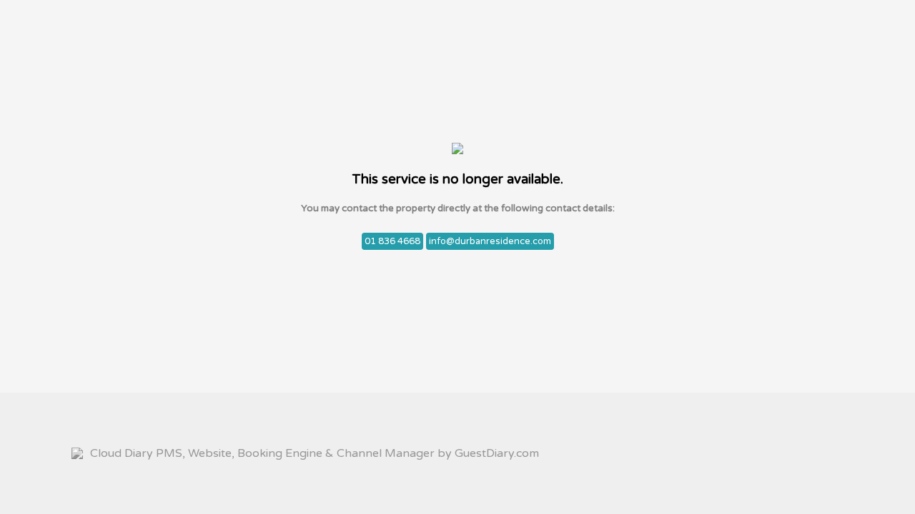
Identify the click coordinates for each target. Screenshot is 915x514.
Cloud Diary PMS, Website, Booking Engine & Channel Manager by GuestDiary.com (314, 453)
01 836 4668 (392, 241)
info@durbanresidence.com (490, 241)
